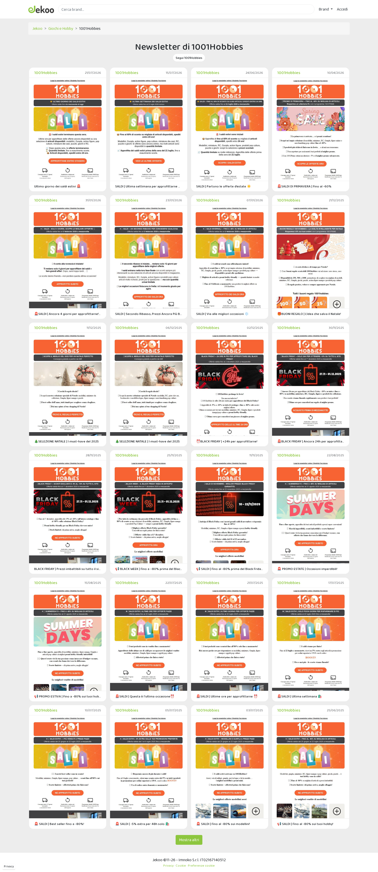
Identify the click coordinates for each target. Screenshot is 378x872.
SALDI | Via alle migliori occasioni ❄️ (222, 313)
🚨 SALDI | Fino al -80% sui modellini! (223, 823)
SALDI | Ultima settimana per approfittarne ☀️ (148, 186)
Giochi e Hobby (60, 28)
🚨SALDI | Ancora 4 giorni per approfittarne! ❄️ (67, 313)
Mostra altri (189, 840)
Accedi (342, 9)
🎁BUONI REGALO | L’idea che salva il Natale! (309, 313)
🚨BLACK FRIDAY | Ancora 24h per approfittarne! (310, 441)
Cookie (181, 865)
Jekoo (37, 28)
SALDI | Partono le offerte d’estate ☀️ (223, 186)
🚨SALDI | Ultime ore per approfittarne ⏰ (227, 696)
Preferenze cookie (201, 865)
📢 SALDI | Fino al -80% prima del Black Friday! (229, 568)
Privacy (9, 866)
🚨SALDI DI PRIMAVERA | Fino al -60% (304, 186)
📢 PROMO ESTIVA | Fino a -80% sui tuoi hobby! (67, 696)
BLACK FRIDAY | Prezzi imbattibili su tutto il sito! (67, 568)
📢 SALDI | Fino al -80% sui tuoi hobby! (305, 823)
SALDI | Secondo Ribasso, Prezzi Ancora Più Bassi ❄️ (148, 313)
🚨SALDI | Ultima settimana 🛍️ (299, 696)
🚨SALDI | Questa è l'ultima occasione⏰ (144, 696)
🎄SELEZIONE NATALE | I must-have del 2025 (66, 441)
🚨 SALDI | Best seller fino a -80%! (59, 823)
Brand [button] (324, 9)
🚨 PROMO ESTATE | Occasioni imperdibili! (307, 568)
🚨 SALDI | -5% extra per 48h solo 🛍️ (142, 823)
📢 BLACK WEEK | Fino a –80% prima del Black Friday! (148, 568)
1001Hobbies (45, 73)
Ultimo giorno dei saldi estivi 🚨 (57, 186)
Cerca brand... (69, 17)
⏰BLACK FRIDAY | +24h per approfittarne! (226, 441)
